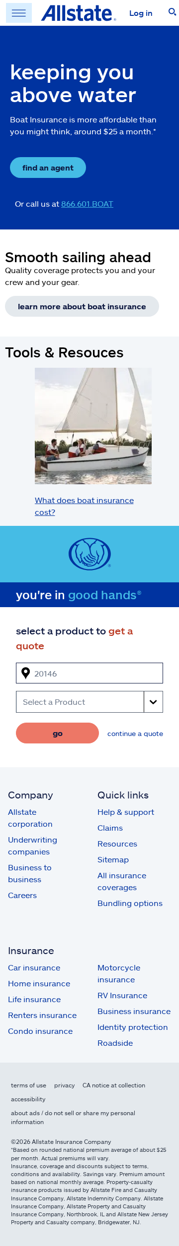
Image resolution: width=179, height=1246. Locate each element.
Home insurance (39, 983)
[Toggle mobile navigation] (19, 13)
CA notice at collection (114, 1084)
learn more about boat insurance (82, 306)
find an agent (48, 167)
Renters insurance (42, 1014)
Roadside (115, 1042)
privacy (64, 1084)
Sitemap (113, 859)
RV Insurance (122, 995)
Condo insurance (40, 1030)
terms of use (28, 1084)
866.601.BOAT (87, 203)
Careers (22, 895)
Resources (117, 843)
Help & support (125, 811)
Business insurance (134, 1011)
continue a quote (135, 733)
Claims (110, 827)
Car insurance (34, 967)
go (58, 732)
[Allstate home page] (78, 13)
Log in (141, 12)
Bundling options (130, 902)
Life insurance (34, 999)
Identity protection (132, 1026)
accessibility (28, 1098)
